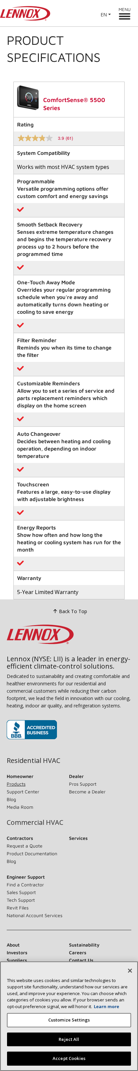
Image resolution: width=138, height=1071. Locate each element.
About (13, 945)
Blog (11, 799)
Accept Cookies (69, 1058)
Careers (77, 952)
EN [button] (103, 14)
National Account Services (34, 915)
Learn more (106, 1006)
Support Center (23, 791)
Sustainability (84, 945)
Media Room (20, 807)
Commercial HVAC (35, 822)
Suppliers (17, 960)
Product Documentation (32, 853)
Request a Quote (25, 846)
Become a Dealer (87, 791)
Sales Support (21, 892)
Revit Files (17, 907)
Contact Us (81, 960)
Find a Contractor (25, 884)
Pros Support (82, 784)
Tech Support (21, 900)
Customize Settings (69, 1020)
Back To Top (73, 611)
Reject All (69, 1039)
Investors (17, 952)
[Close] (130, 970)
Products (16, 784)
